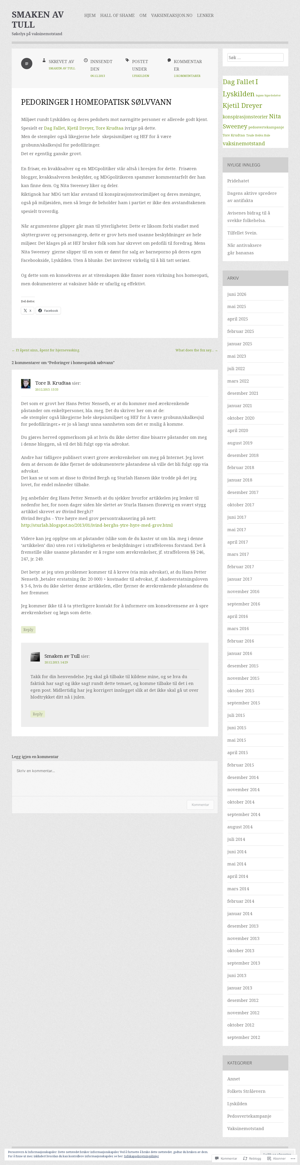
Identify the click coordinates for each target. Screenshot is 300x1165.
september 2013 (243, 963)
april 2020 (237, 430)
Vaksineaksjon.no (171, 15)
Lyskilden (140, 76)
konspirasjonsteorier (245, 116)
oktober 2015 (240, 690)
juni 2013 (236, 975)
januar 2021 (239, 405)
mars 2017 (238, 554)
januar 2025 (239, 343)
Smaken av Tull (38, 19)
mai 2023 (236, 356)
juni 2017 (236, 517)
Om (142, 15)
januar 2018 (239, 480)
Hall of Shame (117, 15)
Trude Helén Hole (258, 135)
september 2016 (243, 604)
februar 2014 (240, 901)
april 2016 (237, 616)
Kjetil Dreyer (80, 128)
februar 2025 (240, 331)
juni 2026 (236, 294)
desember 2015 (243, 666)
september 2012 (243, 1037)
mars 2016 (238, 628)
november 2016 (243, 591)
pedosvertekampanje (266, 127)
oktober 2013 (240, 950)
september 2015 (243, 703)
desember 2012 (243, 1000)
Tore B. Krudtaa (53, 383)
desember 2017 (243, 492)
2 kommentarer (187, 76)
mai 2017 (236, 529)
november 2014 (243, 789)
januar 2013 (239, 988)
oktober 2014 (240, 802)
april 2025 (237, 319)
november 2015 (243, 678)
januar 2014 (239, 913)
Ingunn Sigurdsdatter (268, 95)
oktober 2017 (240, 504)
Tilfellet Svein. (242, 233)
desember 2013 (243, 926)
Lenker (205, 15)
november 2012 (243, 1012)
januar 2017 (239, 579)
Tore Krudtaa (110, 128)
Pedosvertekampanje (249, 1116)
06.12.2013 (97, 76)
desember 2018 (243, 455)
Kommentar (200, 805)
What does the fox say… (197, 350)
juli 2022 (236, 368)
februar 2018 (240, 467)
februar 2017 (240, 566)
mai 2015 (236, 740)
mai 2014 (236, 864)
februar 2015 (240, 765)
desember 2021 (243, 393)
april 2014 (237, 876)
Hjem (90, 15)
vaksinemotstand (244, 143)
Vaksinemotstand (245, 1128)
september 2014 (243, 814)
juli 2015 (236, 715)
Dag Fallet (54, 128)
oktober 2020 (240, 418)
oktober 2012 (240, 1025)
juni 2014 (236, 851)
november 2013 (243, 938)
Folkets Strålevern (246, 1091)
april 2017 (237, 542)
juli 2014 (236, 839)
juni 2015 (236, 727)
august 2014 (239, 827)
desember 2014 (243, 777)
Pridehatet (238, 181)
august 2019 (239, 443)
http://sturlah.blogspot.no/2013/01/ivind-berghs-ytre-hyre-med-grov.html (97, 525)
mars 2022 (238, 381)
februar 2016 (240, 641)
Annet (233, 1079)
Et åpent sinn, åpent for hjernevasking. (46, 350)
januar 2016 (239, 653)
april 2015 (237, 752)
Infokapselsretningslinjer (141, 1156)
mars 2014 (238, 888)
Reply (28, 629)
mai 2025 (236, 306)
